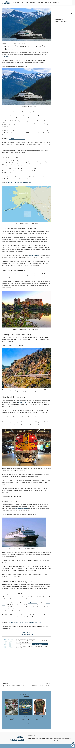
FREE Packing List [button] (57, 2)
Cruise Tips (32, 2)
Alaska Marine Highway (21, 508)
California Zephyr (23, 402)
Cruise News (48, 2)
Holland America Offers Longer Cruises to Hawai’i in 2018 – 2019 (13, 685)
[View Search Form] (73, 2)
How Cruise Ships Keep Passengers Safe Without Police (25, 718)
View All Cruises (26, 632)
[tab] (28, 723)
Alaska (21, 43)
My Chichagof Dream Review (17, 138)
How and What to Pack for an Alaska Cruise (20, 182)
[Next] (45, 710)
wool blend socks (32, 602)
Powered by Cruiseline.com (26, 634)
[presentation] (11, 707)
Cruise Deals (40, 2)
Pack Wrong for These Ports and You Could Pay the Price (39, 718)
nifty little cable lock (33, 255)
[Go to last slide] (7, 710)
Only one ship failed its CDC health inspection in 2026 (11, 718)
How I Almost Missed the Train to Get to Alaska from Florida (24, 622)
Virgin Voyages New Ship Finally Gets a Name (40, 684)
